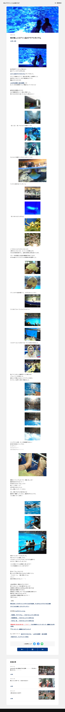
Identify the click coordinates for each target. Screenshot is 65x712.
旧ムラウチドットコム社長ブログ (11, 3)
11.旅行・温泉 (13, 41)
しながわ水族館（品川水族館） (17, 83)
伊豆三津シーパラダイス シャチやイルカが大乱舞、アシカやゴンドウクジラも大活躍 (30, 603)
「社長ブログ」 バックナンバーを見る (19, 637)
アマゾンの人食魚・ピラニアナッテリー (19, 606)
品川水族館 (44, 634)
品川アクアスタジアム (26, 634)
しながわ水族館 (36, 634)
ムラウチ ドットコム (20, 611)
